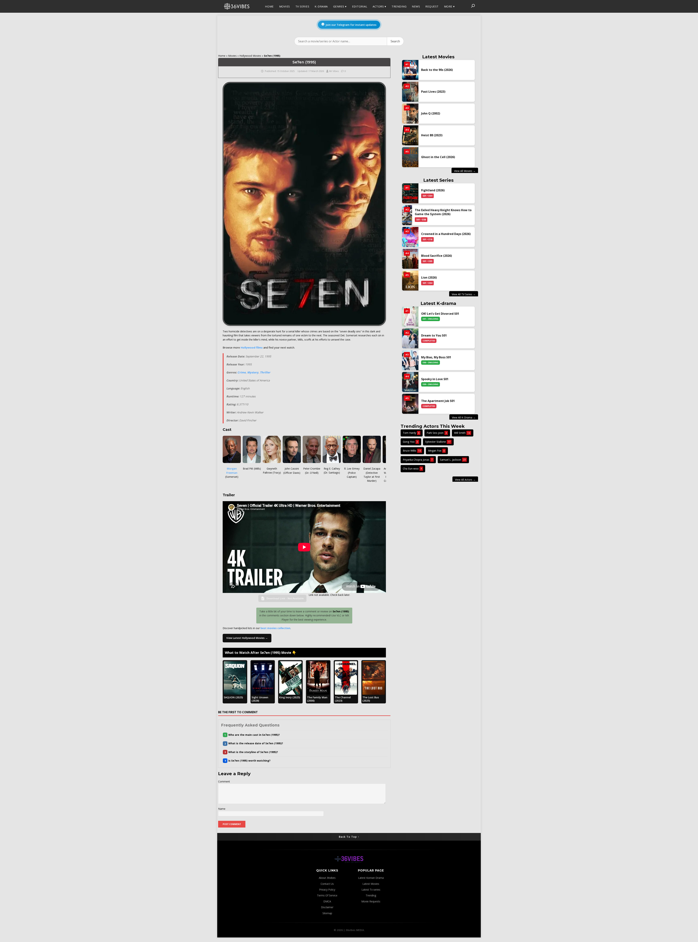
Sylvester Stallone (437, 441)
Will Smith (462, 432)
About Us (411, 17)
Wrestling (364, 47)
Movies (284, 6)
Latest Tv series (371, 889)
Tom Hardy (411, 432)
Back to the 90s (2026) (437, 70)
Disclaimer (327, 907)
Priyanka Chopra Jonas (418, 459)
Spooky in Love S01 (434, 379)
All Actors (381, 17)
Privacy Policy (428, 33)
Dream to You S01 (434, 336)
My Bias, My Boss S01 (436, 357)
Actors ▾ (379, 6)
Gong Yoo (410, 441)
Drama (341, 30)
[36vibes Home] (349, 866)
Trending (399, 6)
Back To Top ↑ (349, 836)
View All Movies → (465, 171)
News (416, 6)
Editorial (359, 6)
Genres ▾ (340, 6)
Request (432, 6)
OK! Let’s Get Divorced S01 (440, 314)
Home (269, 6)
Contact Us (327, 883)
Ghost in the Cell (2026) (438, 157)
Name (221, 808)
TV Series (302, 6)
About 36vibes (327, 877)
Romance (363, 23)
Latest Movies (370, 883)
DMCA (410, 30)
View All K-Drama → (464, 417)
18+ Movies (361, 39)
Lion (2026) (429, 277)
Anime (381, 36)
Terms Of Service (327, 895)
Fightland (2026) (433, 190)
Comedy (362, 30)
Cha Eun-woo (412, 468)
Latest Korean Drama (371, 877)
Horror (382, 30)
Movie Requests (370, 901)
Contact (429, 15)
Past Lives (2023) (433, 92)
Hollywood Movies (250, 55)
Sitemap (327, 913)
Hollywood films (252, 347)
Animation (344, 47)
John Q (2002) (430, 113)
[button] (304, 734)
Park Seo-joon (437, 432)
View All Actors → (465, 479)
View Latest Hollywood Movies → (247, 638)
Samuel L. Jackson (453, 459)
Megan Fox (436, 450)
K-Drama (321, 6)
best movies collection (275, 628)
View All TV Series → (464, 294)
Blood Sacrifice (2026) (436, 256)
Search (395, 41)
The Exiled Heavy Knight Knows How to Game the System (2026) (443, 212)
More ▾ (449, 6)
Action (361, 15)
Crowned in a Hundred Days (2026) (446, 234)
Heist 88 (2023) (431, 135)
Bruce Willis (412, 450)
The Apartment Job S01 (438, 401)
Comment (224, 781)
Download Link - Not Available (285, 598)
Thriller (343, 23)
